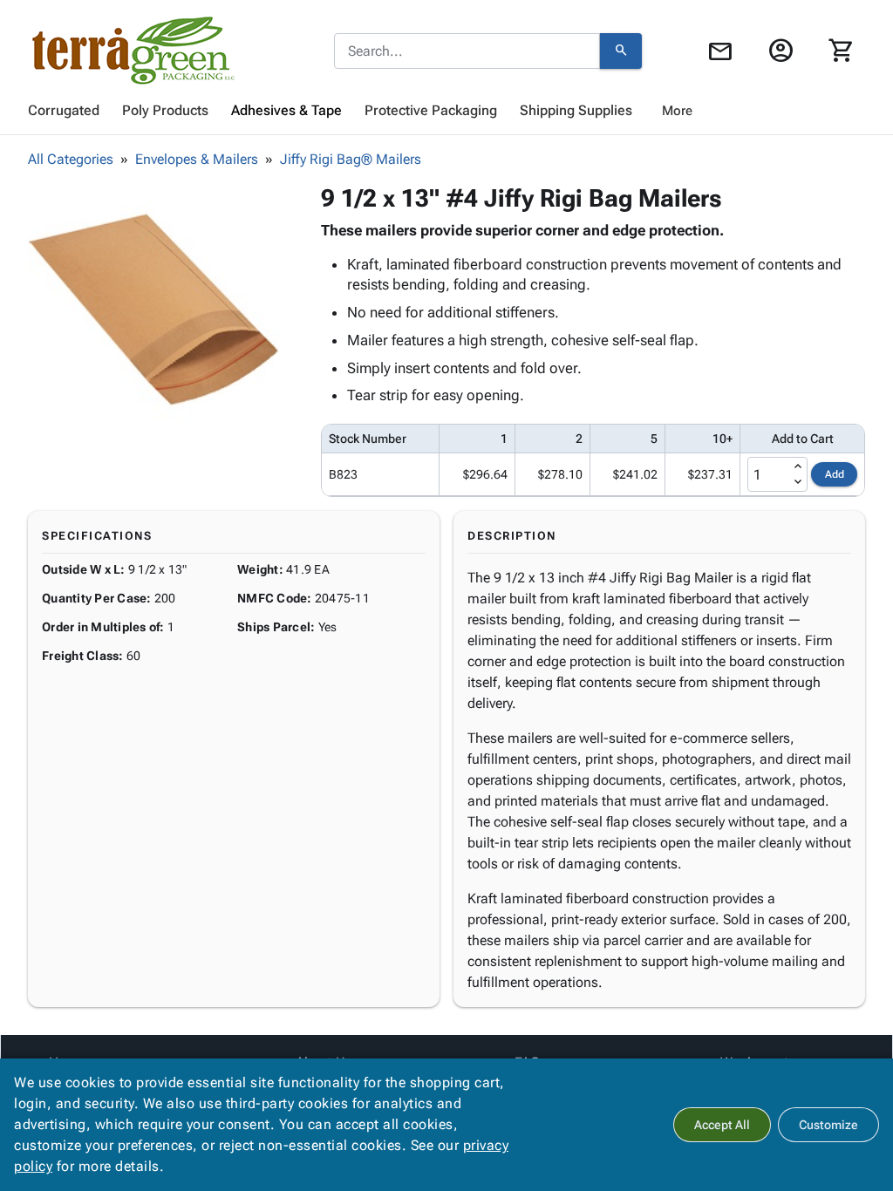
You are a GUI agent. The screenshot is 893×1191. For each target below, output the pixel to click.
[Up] (798, 466)
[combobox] (467, 51)
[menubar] (446, 110)
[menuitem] (64, 110)
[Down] (798, 482)
